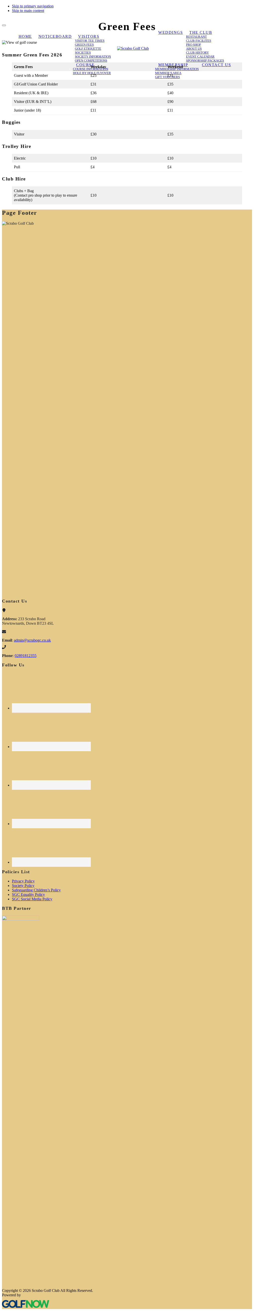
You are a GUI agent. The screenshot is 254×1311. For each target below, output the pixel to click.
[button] (88, 36)
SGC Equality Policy (28, 894)
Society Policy (23, 885)
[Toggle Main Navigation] (4, 25)
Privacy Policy (23, 881)
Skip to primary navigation (33, 6)
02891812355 (25, 656)
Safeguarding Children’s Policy (36, 890)
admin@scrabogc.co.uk (32, 640)
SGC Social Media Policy (32, 899)
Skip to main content (28, 10)
